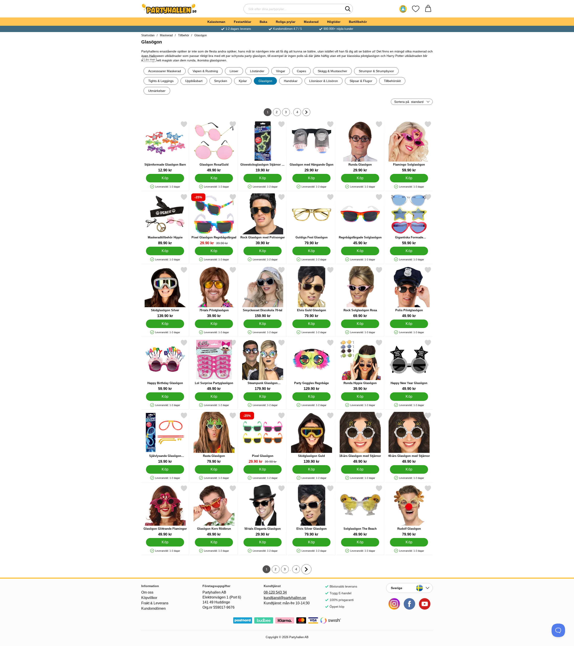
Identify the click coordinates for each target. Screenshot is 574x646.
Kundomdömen (153, 608)
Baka (263, 22)
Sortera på (409, 102)
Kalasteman (216, 22)
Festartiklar (242, 22)
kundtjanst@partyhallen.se (285, 598)
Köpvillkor (149, 598)
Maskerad (311, 22)
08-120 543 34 (275, 592)
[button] (403, 9)
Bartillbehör (358, 22)
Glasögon (200, 35)
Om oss (147, 592)
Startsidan (147, 35)
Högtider (333, 22)
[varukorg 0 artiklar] (428, 8)
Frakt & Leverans (154, 603)
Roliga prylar (285, 22)
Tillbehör (183, 35)
